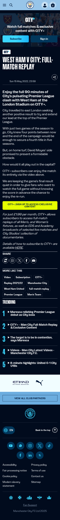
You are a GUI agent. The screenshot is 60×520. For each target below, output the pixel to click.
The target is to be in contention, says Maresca (31, 339)
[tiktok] (49, 446)
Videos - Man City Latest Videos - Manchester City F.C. (32, 352)
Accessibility (9, 464)
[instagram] (30, 445)
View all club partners (30, 398)
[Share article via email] (33, 260)
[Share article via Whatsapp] (12, 260)
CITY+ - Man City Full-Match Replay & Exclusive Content (34, 326)
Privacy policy (39, 464)
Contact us (37, 476)
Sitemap (36, 482)
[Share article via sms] (5, 260)
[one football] (39, 455)
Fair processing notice (15, 470)
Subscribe (16, 38)
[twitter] (40, 446)
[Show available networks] (54, 77)
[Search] (11, 5)
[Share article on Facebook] (26, 260)
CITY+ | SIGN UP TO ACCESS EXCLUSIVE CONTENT (30, 205)
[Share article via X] (19, 260)
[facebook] (20, 455)
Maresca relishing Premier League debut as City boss (33, 313)
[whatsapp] (20, 445)
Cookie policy (10, 476)
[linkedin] (30, 455)
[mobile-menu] (4, 5)
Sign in (44, 38)
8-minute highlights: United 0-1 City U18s (33, 364)
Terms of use (38, 470)
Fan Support (30, 505)
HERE (19, 247)
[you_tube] (10, 445)
